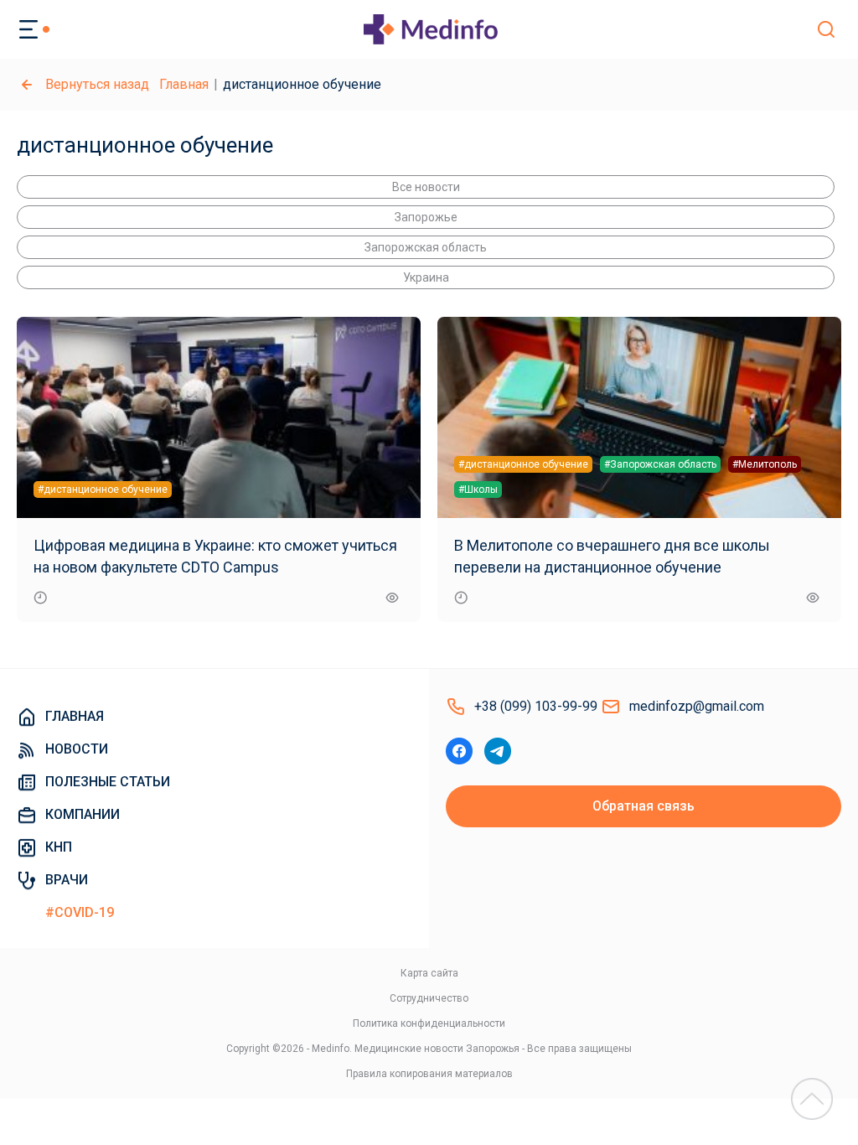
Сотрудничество (429, 998)
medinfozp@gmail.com (696, 706)
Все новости (426, 187)
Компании (82, 814)
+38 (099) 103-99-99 (535, 706)
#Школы (478, 489)
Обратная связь (643, 806)
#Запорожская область (660, 464)
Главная (184, 84)
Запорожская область (425, 247)
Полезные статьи (107, 782)
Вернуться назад (97, 84)
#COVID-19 (79, 912)
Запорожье (426, 217)
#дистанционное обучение (103, 489)
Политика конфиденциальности (429, 1023)
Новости (76, 749)
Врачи (66, 880)
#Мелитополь (764, 464)
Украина (426, 277)
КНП (58, 847)
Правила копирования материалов (429, 1074)
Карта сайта (429, 973)
